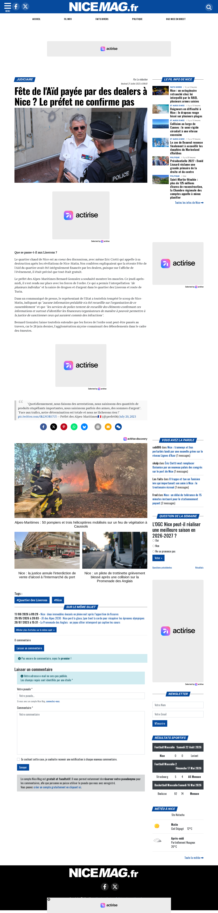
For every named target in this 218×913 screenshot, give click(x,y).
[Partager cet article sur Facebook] (43, 426)
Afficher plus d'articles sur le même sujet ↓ (35, 630)
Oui (157, 540)
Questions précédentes (162, 567)
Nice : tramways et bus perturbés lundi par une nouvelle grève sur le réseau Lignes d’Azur (177, 451)
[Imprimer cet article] (98, 426)
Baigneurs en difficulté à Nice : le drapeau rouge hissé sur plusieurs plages (186, 112)
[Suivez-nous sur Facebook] (104, 889)
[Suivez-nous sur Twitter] (114, 889)
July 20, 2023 (127, 416)
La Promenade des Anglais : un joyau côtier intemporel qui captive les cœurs (80, 622)
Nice (59, 600)
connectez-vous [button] (53, 701)
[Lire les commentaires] (118, 426)
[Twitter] (24, 7)
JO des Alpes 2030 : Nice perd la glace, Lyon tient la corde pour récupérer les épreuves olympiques (92, 618)
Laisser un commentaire (29, 648)
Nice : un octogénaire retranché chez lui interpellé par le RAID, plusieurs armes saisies (184, 95)
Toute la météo (192, 858)
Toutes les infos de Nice (188, 202)
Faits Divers (102, 19)
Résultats (199, 567)
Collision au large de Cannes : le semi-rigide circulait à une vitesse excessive (184, 129)
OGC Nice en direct (176, 19)
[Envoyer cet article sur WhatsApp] (74, 426)
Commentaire (25, 708)
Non (157, 546)
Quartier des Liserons (32, 600)
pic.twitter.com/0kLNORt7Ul (37, 416)
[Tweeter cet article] (53, 426)
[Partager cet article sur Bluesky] (84, 426)
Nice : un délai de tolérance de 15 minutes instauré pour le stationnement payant (177, 499)
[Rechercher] (208, 7)
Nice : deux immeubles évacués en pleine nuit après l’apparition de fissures (80, 614)
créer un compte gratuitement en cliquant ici (57, 787)
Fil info (68, 19)
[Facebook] (15, 7)
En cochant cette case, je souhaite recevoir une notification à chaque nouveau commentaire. (69, 759)
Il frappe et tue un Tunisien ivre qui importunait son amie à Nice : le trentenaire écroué (176, 483)
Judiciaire (24, 79)
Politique (137, 19)
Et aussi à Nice (177, 106)
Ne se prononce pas (165, 551)
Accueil (36, 19)
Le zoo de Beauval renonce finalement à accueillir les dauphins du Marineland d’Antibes (186, 147)
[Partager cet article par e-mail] (108, 426)
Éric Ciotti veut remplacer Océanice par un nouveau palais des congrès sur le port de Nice (177, 467)
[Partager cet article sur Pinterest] (63, 426)
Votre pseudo (24, 689)
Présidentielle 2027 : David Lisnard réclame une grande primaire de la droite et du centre (186, 166)
